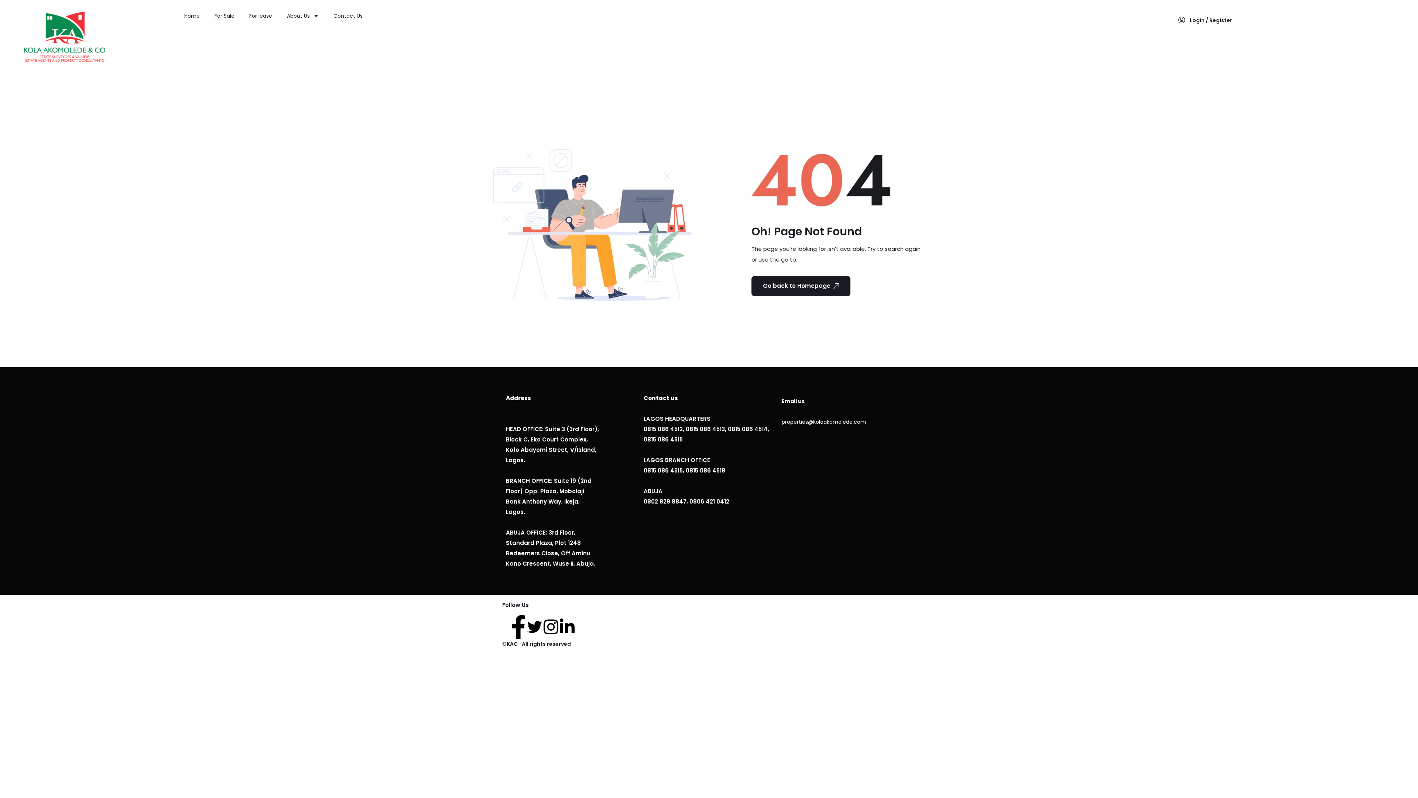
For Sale (224, 16)
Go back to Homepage (796, 286)
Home (192, 16)
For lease (260, 16)
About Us (298, 16)
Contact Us (348, 16)
